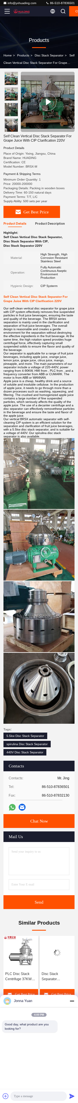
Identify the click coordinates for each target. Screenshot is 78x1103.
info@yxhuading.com (22, 3)
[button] (12, 130)
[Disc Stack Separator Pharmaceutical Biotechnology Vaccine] (57, 953)
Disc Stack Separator (49, 55)
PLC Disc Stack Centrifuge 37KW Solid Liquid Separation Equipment (18, 977)
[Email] (22, 807)
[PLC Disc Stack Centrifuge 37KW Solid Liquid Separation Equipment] (20, 953)
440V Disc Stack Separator (24, 752)
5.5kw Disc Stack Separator (25, 736)
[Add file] (6, 1096)
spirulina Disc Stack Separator (27, 744)
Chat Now (39, 821)
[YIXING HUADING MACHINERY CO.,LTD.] (21, 11)
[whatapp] (12, 807)
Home (7, 55)
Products (23, 55)
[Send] (71, 1096)
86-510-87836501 (62, 3)
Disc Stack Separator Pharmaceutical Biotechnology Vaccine (54, 977)
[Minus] (72, 1001)
